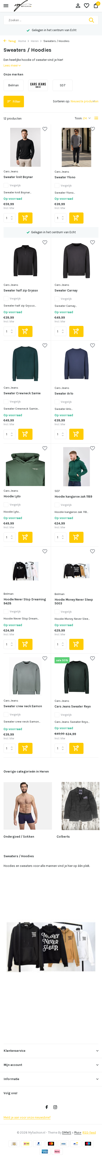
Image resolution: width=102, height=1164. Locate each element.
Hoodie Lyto (12, 496)
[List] (96, 118)
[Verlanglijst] (86, 6)
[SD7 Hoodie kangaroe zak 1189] (76, 466)
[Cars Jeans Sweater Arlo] (76, 363)
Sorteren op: (61, 101)
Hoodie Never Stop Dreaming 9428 (25, 601)
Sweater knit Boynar (18, 177)
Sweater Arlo (64, 393)
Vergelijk (15, 185)
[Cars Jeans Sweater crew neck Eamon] (25, 676)
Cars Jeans (11, 171)
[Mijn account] (78, 5)
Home (22, 41)
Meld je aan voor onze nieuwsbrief (27, 1117)
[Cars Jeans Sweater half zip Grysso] (25, 260)
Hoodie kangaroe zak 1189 (73, 496)
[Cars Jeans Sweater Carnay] (76, 260)
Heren (35, 41)
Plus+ (77, 1132)
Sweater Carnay (66, 290)
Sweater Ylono (65, 177)
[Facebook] (47, 1107)
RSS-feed (89, 1132)
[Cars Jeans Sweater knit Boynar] (25, 147)
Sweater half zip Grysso (21, 290)
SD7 (57, 491)
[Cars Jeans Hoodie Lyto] (25, 466)
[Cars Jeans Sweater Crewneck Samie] (25, 363)
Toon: (78, 118)
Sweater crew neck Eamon (23, 706)
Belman (9, 593)
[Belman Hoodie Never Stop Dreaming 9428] (25, 569)
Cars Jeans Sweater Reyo (73, 706)
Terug (12, 41)
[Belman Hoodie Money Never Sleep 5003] (76, 569)
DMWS (66, 1132)
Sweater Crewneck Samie (22, 393)
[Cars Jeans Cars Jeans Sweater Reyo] (76, 676)
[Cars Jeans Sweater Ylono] (76, 147)
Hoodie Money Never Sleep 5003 (74, 601)
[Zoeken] (92, 20)
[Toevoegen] (25, 218)
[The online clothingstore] (27, 6)
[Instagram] (55, 1107)
